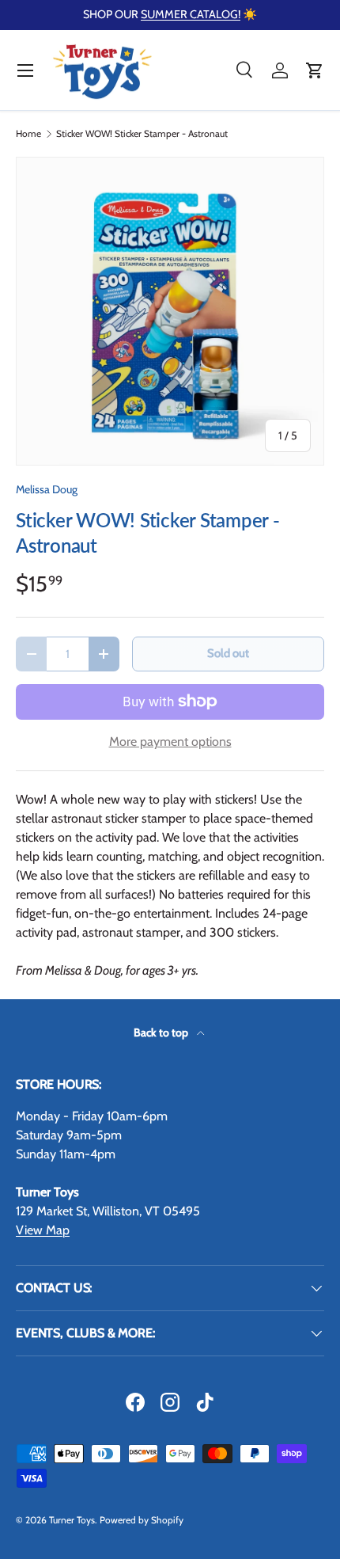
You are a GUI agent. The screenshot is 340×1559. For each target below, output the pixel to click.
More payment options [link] (170, 741)
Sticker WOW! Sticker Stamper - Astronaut (142, 134)
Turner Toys (72, 1520)
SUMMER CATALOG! (190, 14)
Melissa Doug (46, 489)
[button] (314, 70)
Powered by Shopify (141, 1520)
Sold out (228, 653)
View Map (43, 1230)
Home (28, 134)
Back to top (162, 1032)
